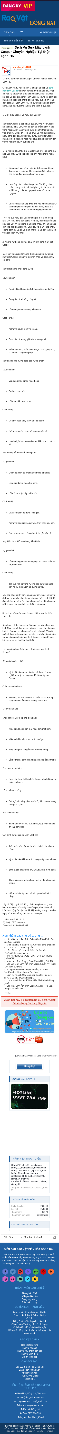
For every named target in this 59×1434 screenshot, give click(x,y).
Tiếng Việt (9, 1431)
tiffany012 (15, 1165)
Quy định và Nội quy (26, 1431)
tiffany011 (15, 1167)
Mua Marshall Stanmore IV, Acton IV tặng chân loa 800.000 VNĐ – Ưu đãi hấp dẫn (29, 946)
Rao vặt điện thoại (29, 1354)
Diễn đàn (9, 32)
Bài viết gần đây (36, 40)
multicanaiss (27, 1167)
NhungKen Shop (29, 1373)
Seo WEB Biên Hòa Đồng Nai (30, 1367)
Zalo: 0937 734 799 (31, 1413)
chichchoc (26, 1170)
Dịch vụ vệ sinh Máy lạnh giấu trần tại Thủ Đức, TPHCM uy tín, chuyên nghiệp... (28, 976)
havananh (34, 1181)
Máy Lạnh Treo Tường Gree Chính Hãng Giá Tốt (30, 961)
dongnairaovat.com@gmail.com (32, 1401)
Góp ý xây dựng (29, 1299)
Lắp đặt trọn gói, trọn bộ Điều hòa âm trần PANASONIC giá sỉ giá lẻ (25, 951)
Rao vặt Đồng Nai (31, 1409)
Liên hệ (40, 1431)
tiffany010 (15, 1170)
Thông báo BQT (29, 1293)
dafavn (43, 1181)
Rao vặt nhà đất (29, 1348)
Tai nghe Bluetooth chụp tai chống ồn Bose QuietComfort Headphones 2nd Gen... (26, 971)
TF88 (24, 1176)
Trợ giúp (49, 1431)
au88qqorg (16, 1176)
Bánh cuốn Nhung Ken (29, 1370)
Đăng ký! (29, 1066)
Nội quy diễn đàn (30, 1296)
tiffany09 (25, 1179)
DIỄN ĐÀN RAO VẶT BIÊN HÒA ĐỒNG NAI (28, 1249)
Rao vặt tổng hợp (29, 1345)
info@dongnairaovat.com (32, 1397)
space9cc (36, 1170)
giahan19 (15, 1179)
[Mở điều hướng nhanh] (54, 1237)
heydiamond (40, 1167)
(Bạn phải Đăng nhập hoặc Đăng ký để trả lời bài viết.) (36, 1056)
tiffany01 (25, 1165)
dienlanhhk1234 (22, 67)
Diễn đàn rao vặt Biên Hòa (28, 1426)
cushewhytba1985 (36, 1176)
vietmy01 (15, 1184)
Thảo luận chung (29, 1302)
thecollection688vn (20, 1181)
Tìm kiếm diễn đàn (13, 40)
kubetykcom (36, 1165)
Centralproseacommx (28, 1173)
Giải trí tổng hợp (29, 1357)
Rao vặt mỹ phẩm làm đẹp (29, 1351)
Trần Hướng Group (29, 1376)
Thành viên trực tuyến (26, 1158)
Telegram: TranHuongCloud (31, 1417)
